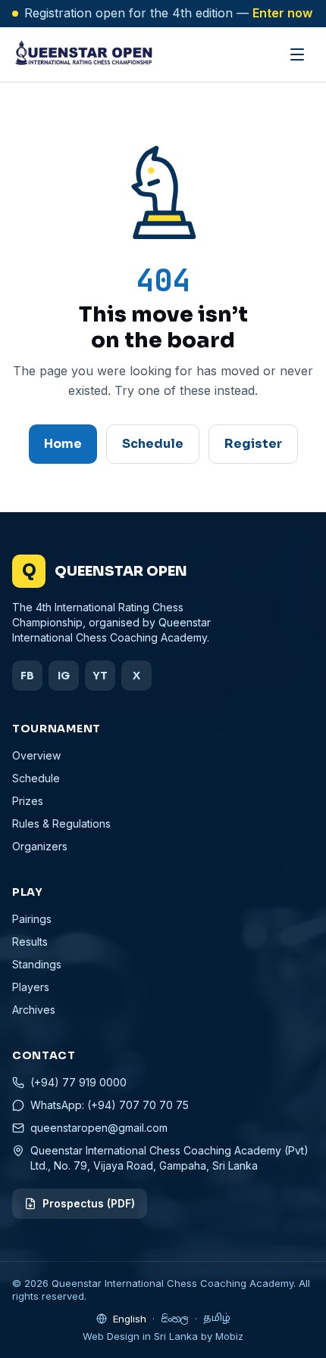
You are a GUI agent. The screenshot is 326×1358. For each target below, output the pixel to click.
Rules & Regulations (61, 823)
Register (253, 444)
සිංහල (175, 1319)
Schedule (152, 444)
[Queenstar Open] (83, 54)
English (129, 1319)
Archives (33, 1009)
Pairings (32, 918)
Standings (36, 964)
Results (30, 941)
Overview (36, 755)
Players (30, 986)
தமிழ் (216, 1319)
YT (100, 675)
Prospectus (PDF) (88, 1203)
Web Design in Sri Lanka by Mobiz (163, 1336)
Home (63, 444)
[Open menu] (297, 54)
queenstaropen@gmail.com (99, 1127)
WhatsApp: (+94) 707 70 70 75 (109, 1105)
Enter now (282, 12)
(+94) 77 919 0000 (78, 1082)
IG (64, 675)
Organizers (39, 846)
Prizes (27, 800)
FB (27, 675)
